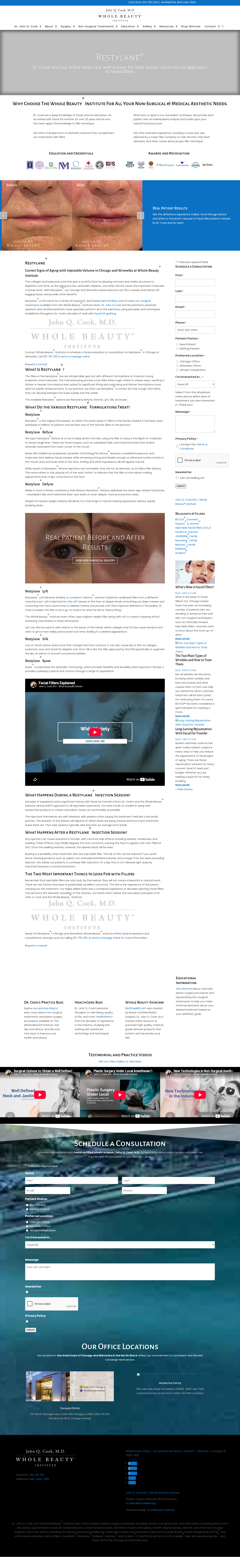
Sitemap (203, 1451)
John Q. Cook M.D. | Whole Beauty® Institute (152, 1492)
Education (128, 26)
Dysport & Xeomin (187, 522)
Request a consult (36, 364)
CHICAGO (135, 2)
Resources (167, 26)
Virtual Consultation (193, 370)
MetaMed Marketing (143, 1503)
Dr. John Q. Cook (26, 26)
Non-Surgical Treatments (96, 26)
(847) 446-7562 (195, 1389)
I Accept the (193, 446)
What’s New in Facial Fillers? (194, 587)
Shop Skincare (191, 26)
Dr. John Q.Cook (111, 305)
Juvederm (76, 597)
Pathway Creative (163, 1510)
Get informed (184, 988)
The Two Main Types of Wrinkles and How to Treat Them (193, 660)
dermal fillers (109, 301)
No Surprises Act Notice (167, 1451)
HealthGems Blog (89, 1002)
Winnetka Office (190, 365)
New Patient (188, 344)
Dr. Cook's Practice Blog (44, 1002)
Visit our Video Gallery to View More (120, 1061)
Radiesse (181, 547)
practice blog (46, 1008)
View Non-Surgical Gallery (95, 560)
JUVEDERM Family (186, 535)
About (49, 26)
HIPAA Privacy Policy (138, 1451)
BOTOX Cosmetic (186, 518)
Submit (181, 486)
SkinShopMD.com (135, 1008)
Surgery (66, 26)
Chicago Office (190, 361)
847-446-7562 (186, 2)
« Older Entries (184, 789)
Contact (210, 26)
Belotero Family (185, 543)
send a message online (75, 356)
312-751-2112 (150, 2)
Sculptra (181, 552)
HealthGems (104, 1017)
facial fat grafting (105, 313)
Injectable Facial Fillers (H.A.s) (193, 528)
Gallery (147, 26)
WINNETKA (168, 2)
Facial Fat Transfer (186, 532)
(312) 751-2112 (102, 1414)
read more (182, 639)
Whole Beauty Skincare (144, 1002)
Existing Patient (190, 348)
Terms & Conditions (59, 1321)
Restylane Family (186, 539)
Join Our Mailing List (192, 478)
